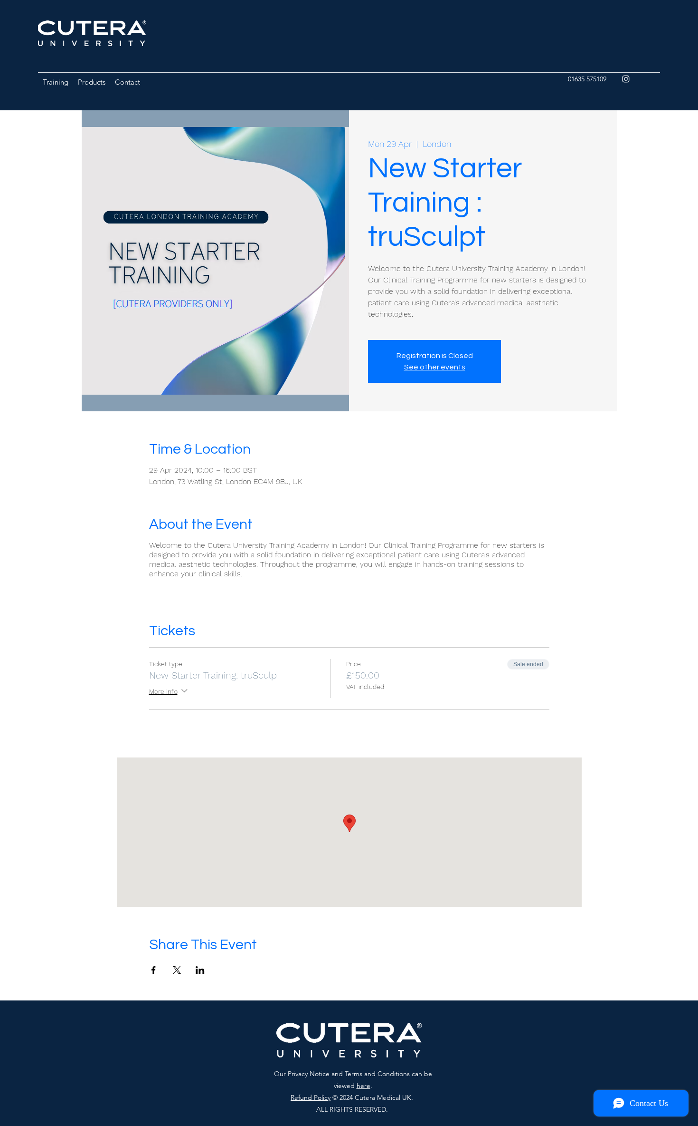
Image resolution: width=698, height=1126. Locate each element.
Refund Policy (310, 1097)
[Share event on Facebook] (153, 970)
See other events (434, 367)
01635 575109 (587, 79)
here (363, 1085)
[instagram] (626, 79)
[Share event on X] (176, 970)
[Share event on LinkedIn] (200, 970)
